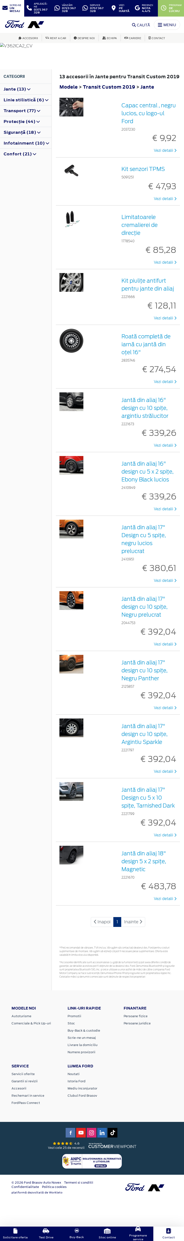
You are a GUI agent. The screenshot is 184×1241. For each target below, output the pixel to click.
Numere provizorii (81, 1052)
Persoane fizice (136, 1016)
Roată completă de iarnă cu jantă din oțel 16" (146, 344)
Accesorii (19, 1088)
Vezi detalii (164, 150)
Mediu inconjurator (82, 1088)
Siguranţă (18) (20, 132)
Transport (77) (20, 111)
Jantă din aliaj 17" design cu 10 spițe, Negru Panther (144, 670)
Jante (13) (15, 89)
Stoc (71, 1023)
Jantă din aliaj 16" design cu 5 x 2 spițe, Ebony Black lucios (147, 472)
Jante (147, 87)
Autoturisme (21, 1016)
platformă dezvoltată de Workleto (37, 1192)
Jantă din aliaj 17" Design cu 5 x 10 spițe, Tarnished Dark (148, 798)
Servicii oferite (23, 1074)
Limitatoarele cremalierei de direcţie (139, 225)
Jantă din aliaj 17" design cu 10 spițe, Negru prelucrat (144, 607)
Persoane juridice (137, 1023)
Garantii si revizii (25, 1081)
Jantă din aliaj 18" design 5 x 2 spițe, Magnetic (143, 861)
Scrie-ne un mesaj (82, 1037)
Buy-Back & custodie (84, 1030)
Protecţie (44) (20, 121)
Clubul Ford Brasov (82, 1095)
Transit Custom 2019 (109, 87)
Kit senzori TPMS (143, 169)
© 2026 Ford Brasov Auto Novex (36, 1182)
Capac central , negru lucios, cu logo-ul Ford (148, 113)
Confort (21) (18, 154)
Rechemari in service (28, 1095)
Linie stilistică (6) (24, 100)
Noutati (74, 1074)
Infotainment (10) (25, 143)
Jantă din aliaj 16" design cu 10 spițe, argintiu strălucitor (144, 408)
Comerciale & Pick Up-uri (31, 1023)
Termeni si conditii (78, 1182)
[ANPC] (92, 1161)
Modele (68, 87)
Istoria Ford (77, 1081)
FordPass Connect (26, 1103)
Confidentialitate (25, 1187)
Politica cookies (54, 1187)
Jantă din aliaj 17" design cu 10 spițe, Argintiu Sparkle (144, 734)
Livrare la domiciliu (83, 1045)
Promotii (74, 1016)
